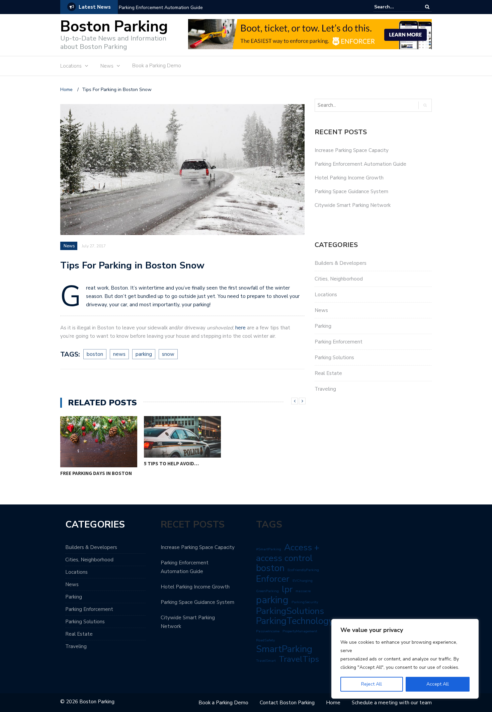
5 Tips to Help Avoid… (171, 463)
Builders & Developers (340, 263)
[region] (405, 659)
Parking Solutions (334, 357)
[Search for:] (394, 6)
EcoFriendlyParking (303, 569)
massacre (303, 591)
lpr (287, 589)
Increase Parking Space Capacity (352, 150)
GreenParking (267, 591)
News (106, 66)
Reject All (371, 684)
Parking (323, 326)
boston (95, 354)
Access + (301, 547)
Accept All (437, 684)
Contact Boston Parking (287, 702)
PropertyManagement (299, 631)
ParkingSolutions (290, 611)
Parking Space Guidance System (351, 191)
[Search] (427, 6)
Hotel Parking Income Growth (349, 177)
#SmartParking (268, 549)
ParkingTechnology (294, 621)
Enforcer (273, 578)
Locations (71, 66)
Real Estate (328, 373)
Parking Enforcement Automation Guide (161, 7)
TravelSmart (266, 660)
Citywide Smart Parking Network (353, 205)
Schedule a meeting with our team (392, 702)
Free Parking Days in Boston (96, 473)
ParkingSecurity (305, 602)
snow (168, 354)
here (240, 327)
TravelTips (299, 659)
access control (284, 558)
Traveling (325, 389)
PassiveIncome (267, 631)
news (119, 354)
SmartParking (284, 649)
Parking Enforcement (338, 341)
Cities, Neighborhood (339, 278)
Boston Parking (114, 26)
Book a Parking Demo (156, 65)
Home (333, 702)
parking (144, 354)
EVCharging (303, 580)
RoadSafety (265, 640)
